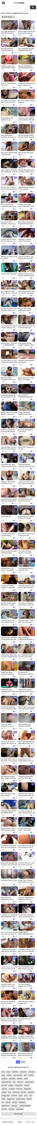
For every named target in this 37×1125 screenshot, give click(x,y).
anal (9, 1092)
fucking (31, 1075)
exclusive (31, 1092)
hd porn (4, 1109)
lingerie (29, 1099)
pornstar (14, 1095)
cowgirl (10, 1085)
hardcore (20, 1082)
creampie (12, 1078)
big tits (8, 1102)
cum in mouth (17, 1075)
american (31, 1072)
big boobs (22, 1102)
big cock (19, 1089)
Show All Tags (18, 1114)
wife (25, 1075)
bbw (3, 1072)
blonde (4, 1092)
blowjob (19, 1078)
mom (25, 1095)
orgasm (26, 1085)
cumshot (12, 1089)
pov (30, 1095)
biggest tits (10, 1099)
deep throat (5, 1105)
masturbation (29, 1082)
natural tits (23, 1072)
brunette (15, 1072)
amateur (4, 1078)
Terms (19, 1122)
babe (3, 1099)
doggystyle (19, 1109)
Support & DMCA (7, 1122)
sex (14, 1082)
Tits (18, 3)
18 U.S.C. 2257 (30, 1122)
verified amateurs (25, 1105)
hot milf (4, 1085)
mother (9, 1075)
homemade (18, 1085)
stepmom (14, 1105)
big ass (23, 1092)
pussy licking (20, 1099)
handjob (11, 1109)
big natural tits (6, 1082)
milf (3, 1102)
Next (23, 1062)
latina (26, 1078)
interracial (16, 1092)
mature (14, 1102)
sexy (3, 1075)
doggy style (5, 1095)
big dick (4, 1089)
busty (8, 1072)
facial (20, 1095)
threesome (27, 1089)
